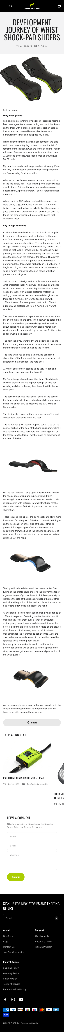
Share (34, 722)
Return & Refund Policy (14, 989)
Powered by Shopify (29, 1023)
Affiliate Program (43, 946)
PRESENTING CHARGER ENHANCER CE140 (23, 778)
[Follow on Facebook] (5, 999)
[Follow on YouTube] (21, 999)
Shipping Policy (11, 968)
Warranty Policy (11, 973)
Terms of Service (31, 827)
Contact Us (8, 946)
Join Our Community (13, 952)
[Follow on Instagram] (13, 999)
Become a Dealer (43, 941)
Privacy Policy (13, 827)
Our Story (8, 936)
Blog (5, 941)
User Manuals (42, 936)
